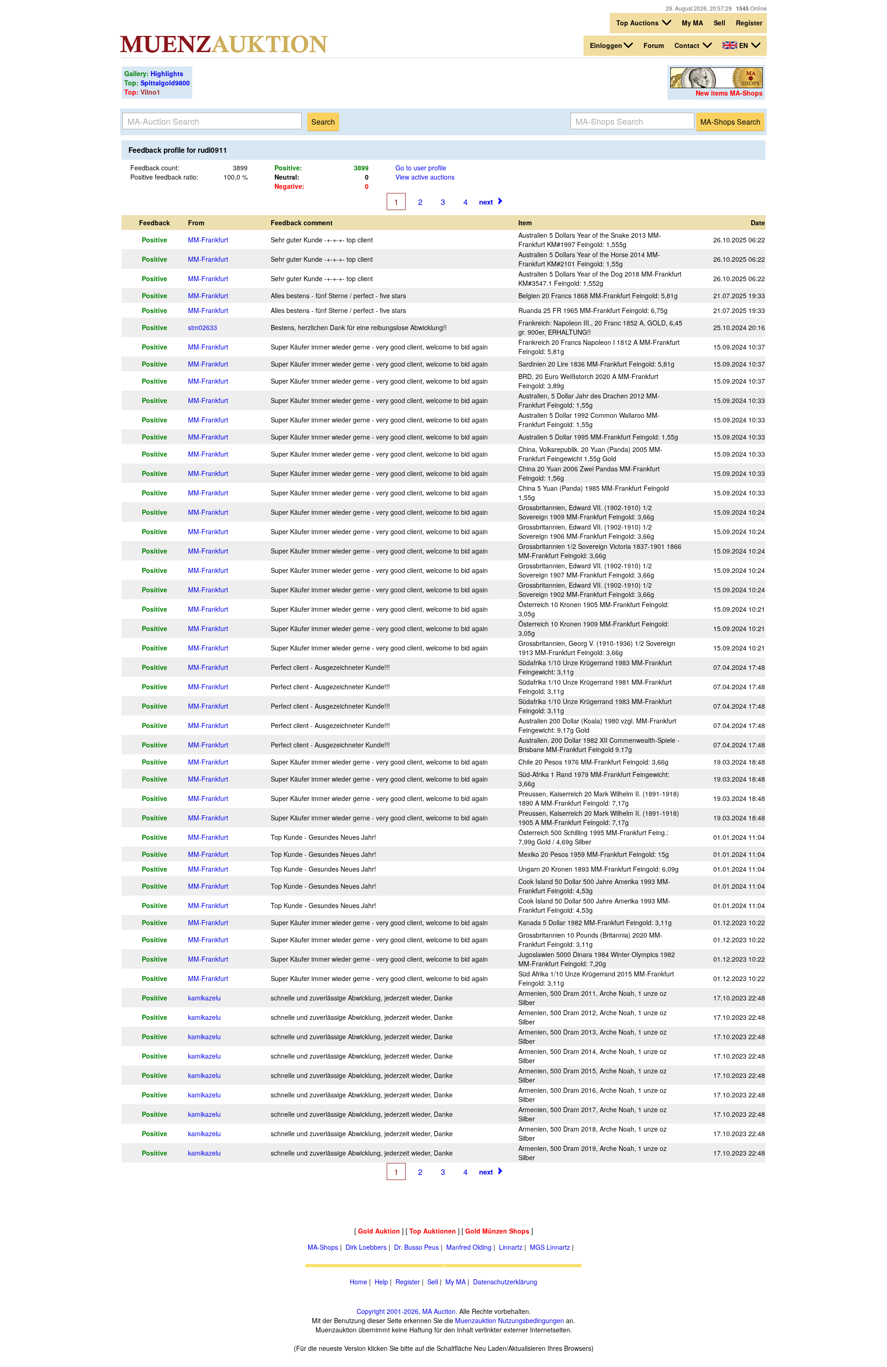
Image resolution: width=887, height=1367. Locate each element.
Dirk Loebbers (366, 1247)
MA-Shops (323, 1247)
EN (743, 45)
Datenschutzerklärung (505, 1281)
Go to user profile (420, 167)
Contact (687, 45)
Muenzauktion (475, 1320)
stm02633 (202, 327)
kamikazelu (204, 997)
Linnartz (510, 1247)
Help (381, 1281)
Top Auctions (638, 22)
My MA (692, 22)
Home (358, 1281)
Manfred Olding (469, 1247)
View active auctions (425, 176)
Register (749, 22)
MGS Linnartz (550, 1247)
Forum (654, 45)
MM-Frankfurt (208, 239)
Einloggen (606, 45)
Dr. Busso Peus (416, 1247)
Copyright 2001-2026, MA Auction (406, 1311)
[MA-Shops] (716, 85)
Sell (719, 22)
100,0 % (236, 176)
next (486, 202)
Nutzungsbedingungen (531, 1320)
